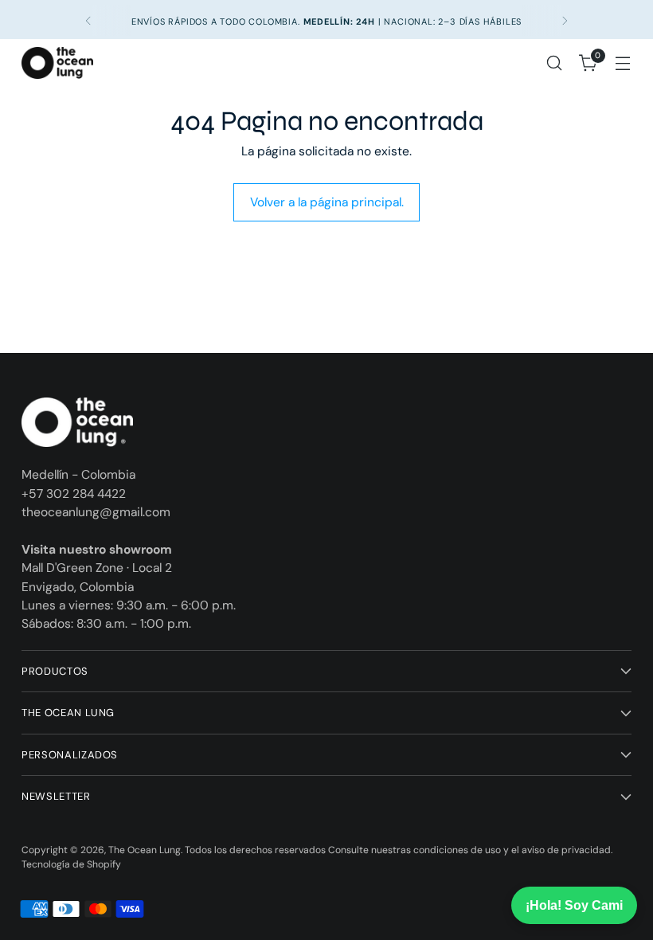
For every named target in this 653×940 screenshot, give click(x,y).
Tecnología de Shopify (71, 864)
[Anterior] (88, 20)
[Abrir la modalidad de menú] (623, 63)
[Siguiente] (564, 20)
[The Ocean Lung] (57, 63)
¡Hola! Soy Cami (574, 905)
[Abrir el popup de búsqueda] (554, 63)
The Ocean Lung (144, 850)
